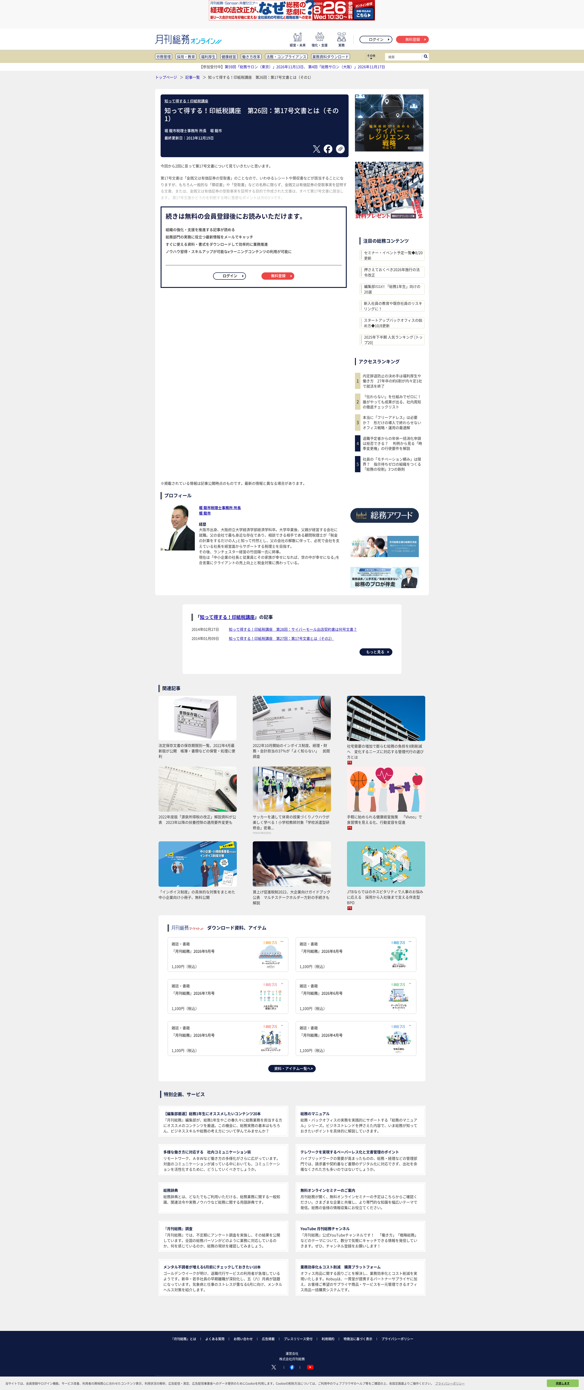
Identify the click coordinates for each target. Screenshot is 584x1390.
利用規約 (328, 1338)
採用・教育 (186, 56)
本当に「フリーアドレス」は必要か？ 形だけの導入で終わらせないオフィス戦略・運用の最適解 (392, 422)
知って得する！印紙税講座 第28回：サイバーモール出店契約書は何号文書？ (293, 629)
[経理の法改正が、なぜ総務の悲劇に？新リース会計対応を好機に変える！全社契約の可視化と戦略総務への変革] (292, 19)
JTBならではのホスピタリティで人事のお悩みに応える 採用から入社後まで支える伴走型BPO (385, 897)
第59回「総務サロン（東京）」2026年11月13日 (264, 66)
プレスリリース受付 (298, 1338)
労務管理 (163, 56)
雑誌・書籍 (193, 955)
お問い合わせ (243, 1338)
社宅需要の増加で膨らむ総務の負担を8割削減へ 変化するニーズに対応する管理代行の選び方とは (385, 751)
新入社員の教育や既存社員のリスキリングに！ (393, 305)
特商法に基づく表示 (358, 1338)
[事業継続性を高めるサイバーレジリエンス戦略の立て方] (389, 150)
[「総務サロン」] (384, 555)
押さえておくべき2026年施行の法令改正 (392, 272)
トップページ (166, 77)
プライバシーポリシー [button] (450, 1383)
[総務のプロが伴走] (384, 586)
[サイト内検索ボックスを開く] (425, 56)
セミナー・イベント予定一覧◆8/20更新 (393, 255)
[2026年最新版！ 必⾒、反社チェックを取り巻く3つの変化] (389, 217)
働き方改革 (251, 56)
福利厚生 (208, 56)
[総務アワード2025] (384, 524)
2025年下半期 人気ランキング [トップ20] (393, 339)
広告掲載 (268, 1338)
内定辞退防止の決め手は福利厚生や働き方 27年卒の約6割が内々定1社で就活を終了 (392, 381)
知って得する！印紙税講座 (186, 101)
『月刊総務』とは (183, 1338)
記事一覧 (193, 77)
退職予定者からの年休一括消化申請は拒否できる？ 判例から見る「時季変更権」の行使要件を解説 (392, 443)
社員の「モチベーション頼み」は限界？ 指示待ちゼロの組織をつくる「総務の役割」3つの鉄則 (392, 464)
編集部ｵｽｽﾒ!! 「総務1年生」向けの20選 (392, 289)
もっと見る (375, 652)
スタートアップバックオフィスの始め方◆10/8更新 (393, 322)
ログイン (376, 39)
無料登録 (412, 39)
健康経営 (229, 56)
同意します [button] (563, 1383)
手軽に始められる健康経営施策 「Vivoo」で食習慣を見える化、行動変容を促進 (384, 819)
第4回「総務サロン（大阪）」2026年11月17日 (346, 66)
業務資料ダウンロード (330, 56)
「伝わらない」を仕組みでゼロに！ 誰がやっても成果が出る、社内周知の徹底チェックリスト (393, 401)
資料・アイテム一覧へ (292, 1068)
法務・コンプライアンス (286, 56)
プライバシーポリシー (397, 1338)
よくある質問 (214, 1338)
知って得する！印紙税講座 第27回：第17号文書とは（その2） (281, 638)
